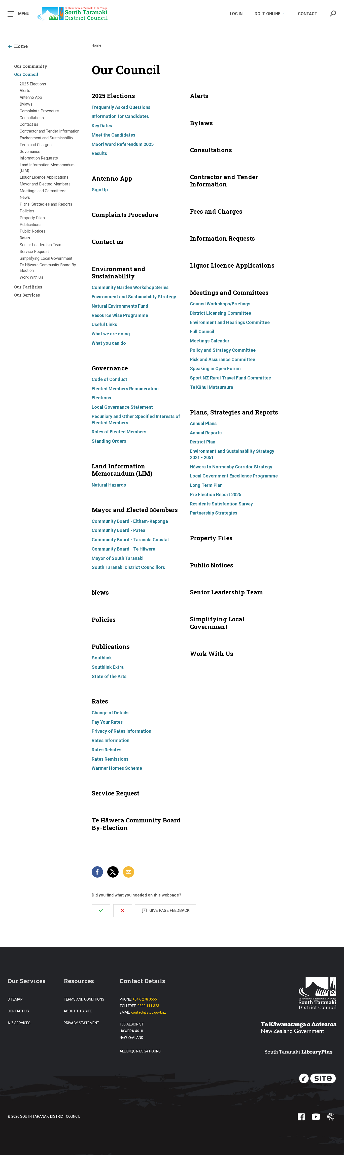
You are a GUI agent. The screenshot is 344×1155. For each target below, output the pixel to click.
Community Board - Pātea (118, 530)
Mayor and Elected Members (45, 184)
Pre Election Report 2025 (215, 494)
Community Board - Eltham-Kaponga (130, 521)
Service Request (34, 251)
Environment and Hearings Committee (230, 322)
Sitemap (15, 999)
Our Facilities (28, 287)
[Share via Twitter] (113, 872)
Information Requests (39, 158)
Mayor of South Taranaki (118, 558)
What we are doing (111, 333)
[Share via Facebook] (97, 872)
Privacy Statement (81, 1023)
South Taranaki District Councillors (128, 567)
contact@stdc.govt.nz (148, 1012)
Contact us (29, 124)
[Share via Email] (128, 872)
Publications (31, 224)
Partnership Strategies (213, 513)
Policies (27, 211)
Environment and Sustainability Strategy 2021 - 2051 (232, 454)
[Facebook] (301, 1117)
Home (21, 46)
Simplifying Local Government (46, 258)
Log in (236, 13)
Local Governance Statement (122, 407)
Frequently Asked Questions (121, 107)
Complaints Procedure (39, 111)
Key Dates (102, 125)
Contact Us (18, 1011)
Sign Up (100, 189)
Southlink (102, 657)
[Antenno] (330, 1117)
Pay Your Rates (107, 722)
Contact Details (142, 981)
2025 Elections (33, 84)
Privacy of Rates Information (121, 731)
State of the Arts (109, 676)
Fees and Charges (36, 144)
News (25, 197)
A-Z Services (19, 1023)
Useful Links (104, 324)
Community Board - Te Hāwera (123, 549)
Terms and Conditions (84, 999)
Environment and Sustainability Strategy (134, 296)
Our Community (30, 66)
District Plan (202, 441)
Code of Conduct (109, 379)
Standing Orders (109, 441)
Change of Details (110, 712)
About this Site (78, 1011)
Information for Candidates (120, 116)
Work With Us (31, 277)
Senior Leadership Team (41, 244)
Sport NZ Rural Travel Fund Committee (230, 377)
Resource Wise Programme (120, 315)
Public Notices (33, 231)
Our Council (26, 74)
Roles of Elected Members (119, 431)
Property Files (32, 217)
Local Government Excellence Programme (234, 475)
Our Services (27, 295)
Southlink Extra (108, 667)
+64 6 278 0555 (144, 999)
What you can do (109, 343)
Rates (25, 238)
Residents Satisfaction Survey (221, 503)
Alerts (25, 90)
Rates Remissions (110, 759)
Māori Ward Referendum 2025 (123, 144)
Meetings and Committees (43, 190)
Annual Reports (206, 432)
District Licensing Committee (220, 313)
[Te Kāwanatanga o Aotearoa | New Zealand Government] (298, 1028)
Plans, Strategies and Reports (46, 204)
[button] (18, 14)
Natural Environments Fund (120, 306)
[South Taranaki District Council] (317, 993)
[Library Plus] (298, 1053)
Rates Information (110, 740)
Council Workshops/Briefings (220, 303)
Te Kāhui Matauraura (211, 387)
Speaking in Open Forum (215, 368)
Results (99, 153)
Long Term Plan (206, 485)
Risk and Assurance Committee (222, 359)
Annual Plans (203, 423)
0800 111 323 (148, 1006)
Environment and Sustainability (46, 138)
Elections (101, 397)
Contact (307, 13)
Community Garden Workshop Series (130, 287)
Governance (30, 151)
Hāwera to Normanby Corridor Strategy (231, 466)
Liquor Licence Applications (44, 177)
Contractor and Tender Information (49, 131)
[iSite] (317, 1078)
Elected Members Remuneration (125, 388)
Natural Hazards (109, 485)
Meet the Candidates (113, 135)
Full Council (202, 331)
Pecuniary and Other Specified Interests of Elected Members (136, 419)
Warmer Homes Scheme (117, 768)
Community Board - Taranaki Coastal (130, 539)
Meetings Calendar (209, 340)
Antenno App (31, 97)
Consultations (32, 117)
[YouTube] (316, 1117)
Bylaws (26, 104)
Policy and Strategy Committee (223, 350)
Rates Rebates (106, 749)
